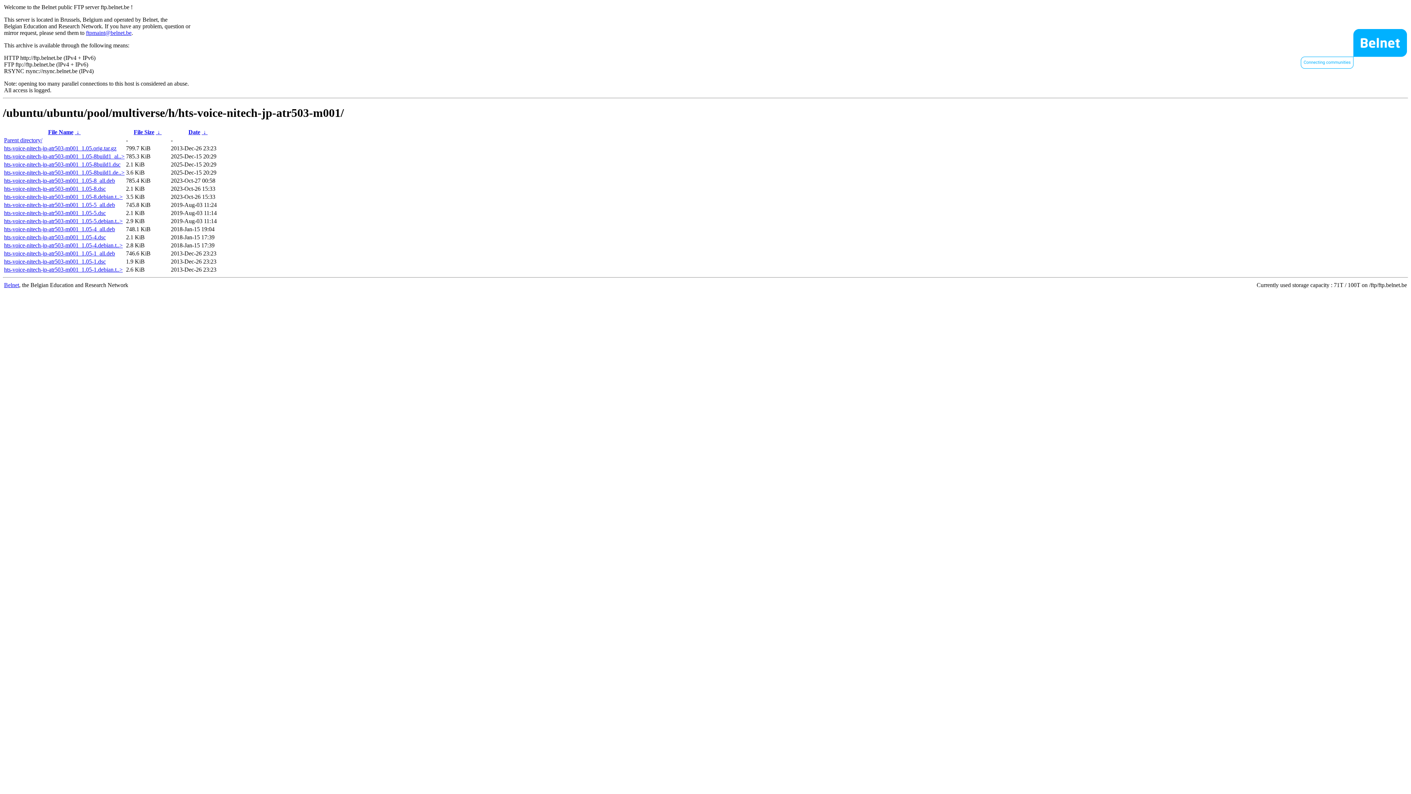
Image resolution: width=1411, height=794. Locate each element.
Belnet (11, 285)
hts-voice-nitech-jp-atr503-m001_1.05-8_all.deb (59, 181)
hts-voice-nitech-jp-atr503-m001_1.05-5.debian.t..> (63, 221)
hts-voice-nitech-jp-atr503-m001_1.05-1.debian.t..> (63, 270)
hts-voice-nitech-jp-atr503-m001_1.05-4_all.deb (59, 229)
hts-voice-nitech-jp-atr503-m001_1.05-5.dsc (55, 213)
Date (194, 132)
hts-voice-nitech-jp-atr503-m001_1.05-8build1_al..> (64, 156)
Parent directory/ (23, 140)
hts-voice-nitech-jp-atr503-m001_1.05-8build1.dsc (62, 164)
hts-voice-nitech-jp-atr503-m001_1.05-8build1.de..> (64, 172)
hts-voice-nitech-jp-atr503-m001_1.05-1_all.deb (59, 253)
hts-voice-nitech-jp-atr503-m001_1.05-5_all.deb (59, 205)
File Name (60, 132)
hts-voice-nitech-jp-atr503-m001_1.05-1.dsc (55, 261)
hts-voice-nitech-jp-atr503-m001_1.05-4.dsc (55, 237)
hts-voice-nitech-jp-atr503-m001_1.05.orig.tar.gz (60, 148)
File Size (144, 132)
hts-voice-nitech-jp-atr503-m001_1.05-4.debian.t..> (63, 245)
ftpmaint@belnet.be (109, 33)
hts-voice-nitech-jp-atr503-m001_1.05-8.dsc (55, 189)
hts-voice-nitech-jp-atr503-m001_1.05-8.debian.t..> (63, 197)
